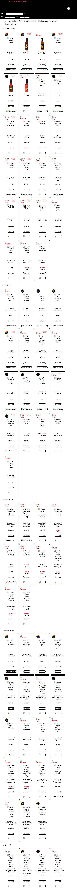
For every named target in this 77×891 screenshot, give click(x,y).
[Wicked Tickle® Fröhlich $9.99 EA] (26, 122)
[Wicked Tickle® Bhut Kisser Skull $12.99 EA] (58, 164)
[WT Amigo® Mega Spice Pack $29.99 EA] (11, 641)
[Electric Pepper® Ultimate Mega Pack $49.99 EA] (26, 724)
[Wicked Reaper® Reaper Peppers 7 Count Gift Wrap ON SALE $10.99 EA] (58, 551)
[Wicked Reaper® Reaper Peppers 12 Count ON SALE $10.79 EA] (11, 593)
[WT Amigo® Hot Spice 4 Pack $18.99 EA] (42, 641)
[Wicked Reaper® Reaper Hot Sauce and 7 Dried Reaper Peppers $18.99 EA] (42, 683)
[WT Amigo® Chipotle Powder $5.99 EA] (26, 295)
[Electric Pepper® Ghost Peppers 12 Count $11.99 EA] (42, 510)
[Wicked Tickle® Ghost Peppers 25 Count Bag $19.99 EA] (26, 510)
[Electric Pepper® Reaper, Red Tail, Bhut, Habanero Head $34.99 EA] (11, 855)
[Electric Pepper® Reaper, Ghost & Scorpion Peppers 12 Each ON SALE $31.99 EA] (11, 766)
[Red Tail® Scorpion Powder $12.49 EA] (58, 420)
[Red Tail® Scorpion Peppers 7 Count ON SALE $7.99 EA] (42, 551)
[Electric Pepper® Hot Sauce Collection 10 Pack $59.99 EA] (42, 808)
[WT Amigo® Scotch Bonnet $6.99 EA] (26, 337)
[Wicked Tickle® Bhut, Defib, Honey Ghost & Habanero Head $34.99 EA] (42, 855)
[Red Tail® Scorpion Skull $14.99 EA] (58, 122)
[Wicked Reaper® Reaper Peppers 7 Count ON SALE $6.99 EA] (26, 593)
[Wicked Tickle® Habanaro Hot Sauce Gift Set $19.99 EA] (11, 808)
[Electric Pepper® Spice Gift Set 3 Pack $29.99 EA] (58, 724)
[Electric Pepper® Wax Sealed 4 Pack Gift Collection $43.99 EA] (26, 808)
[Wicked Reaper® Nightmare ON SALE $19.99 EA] (42, 247)
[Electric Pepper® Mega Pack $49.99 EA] (11, 724)
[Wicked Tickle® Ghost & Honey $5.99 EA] (42, 81)
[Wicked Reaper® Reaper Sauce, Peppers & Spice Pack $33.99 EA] (26, 683)
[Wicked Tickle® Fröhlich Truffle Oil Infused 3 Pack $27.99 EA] (42, 766)
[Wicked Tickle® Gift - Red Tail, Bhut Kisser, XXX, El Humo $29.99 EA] (58, 855)
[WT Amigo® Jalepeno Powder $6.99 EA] (58, 295)
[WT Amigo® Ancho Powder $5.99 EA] (42, 295)
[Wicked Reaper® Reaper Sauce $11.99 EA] (58, 206)
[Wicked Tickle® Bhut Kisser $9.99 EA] (42, 164)
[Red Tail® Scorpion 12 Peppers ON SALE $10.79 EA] (26, 551)
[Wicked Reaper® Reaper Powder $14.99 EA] (11, 462)
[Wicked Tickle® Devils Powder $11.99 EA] (42, 420)
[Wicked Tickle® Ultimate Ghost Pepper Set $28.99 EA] (58, 641)
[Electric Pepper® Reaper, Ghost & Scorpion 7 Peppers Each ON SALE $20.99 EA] (26, 766)
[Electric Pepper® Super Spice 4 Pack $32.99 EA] (42, 724)
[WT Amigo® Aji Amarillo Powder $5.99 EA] (11, 295)
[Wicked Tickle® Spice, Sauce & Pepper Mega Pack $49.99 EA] (58, 683)
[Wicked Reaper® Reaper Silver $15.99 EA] (11, 247)
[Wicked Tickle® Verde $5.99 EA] (11, 39)
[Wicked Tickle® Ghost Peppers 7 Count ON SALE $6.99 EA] (58, 510)
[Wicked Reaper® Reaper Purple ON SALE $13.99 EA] (26, 247)
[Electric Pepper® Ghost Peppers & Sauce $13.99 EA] (11, 683)
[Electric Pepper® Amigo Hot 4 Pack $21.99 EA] (26, 641)
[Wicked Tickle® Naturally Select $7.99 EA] (42, 39)
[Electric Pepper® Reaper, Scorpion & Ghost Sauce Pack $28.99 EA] (58, 766)
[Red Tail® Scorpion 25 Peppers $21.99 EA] (11, 551)
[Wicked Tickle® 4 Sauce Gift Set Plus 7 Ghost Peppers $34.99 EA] (26, 855)
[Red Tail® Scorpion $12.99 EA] (42, 122)
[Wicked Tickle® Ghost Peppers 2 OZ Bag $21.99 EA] (11, 510)
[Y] (24, 13)
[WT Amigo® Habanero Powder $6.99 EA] (58, 337)
